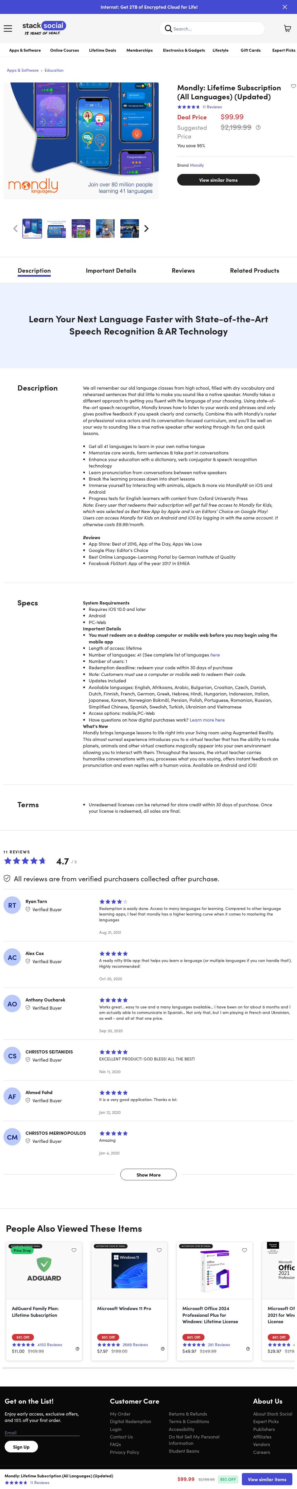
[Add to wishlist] (293, 85)
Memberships (139, 50)
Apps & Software (25, 50)
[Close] (285, 7)
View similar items (218, 180)
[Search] (168, 28)
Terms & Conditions (189, 1421)
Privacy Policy (124, 1452)
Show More (149, 1174)
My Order (120, 1413)
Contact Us (121, 1436)
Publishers (264, 1429)
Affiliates (262, 1436)
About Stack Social (272, 1413)
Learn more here (207, 719)
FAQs (115, 1444)
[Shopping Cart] (287, 28)
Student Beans (184, 1450)
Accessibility (181, 1429)
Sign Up (21, 1446)
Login (116, 1429)
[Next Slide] (146, 228)
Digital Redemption (130, 1421)
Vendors (261, 1444)
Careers (261, 1452)
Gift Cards (251, 50)
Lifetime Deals (102, 50)
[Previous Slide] (15, 228)
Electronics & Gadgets (184, 50)
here (215, 654)
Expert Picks (266, 1421)
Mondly (197, 165)
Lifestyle (221, 50)
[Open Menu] (9, 28)
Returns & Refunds (188, 1413)
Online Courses (64, 50)
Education (54, 70)
